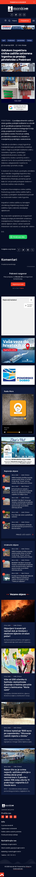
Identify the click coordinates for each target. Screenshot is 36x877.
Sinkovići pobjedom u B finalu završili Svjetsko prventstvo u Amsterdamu (22, 526)
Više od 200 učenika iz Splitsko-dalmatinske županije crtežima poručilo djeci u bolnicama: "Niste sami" (17, 684)
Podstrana (11, 40)
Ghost (28, 867)
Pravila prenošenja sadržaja (9, 835)
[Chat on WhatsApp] (18, 237)
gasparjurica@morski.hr (17, 848)
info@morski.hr (12, 844)
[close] (34, 2)
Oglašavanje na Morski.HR (9, 828)
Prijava (14, 21)
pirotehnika (20, 40)
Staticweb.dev (18, 869)
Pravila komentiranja (8, 264)
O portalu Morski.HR (7, 825)
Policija (29, 40)
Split (3, 40)
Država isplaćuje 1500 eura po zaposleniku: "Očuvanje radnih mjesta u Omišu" (17, 733)
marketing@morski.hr (14, 851)
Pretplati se (25, 21)
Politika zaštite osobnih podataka (11, 832)
